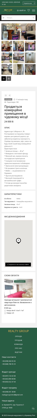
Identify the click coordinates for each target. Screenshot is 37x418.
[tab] (3, 78)
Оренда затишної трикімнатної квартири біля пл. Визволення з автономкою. (18, 302)
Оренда (18, 336)
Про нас (18, 348)
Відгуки (18, 352)
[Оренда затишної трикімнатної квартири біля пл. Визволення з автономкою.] (18, 288)
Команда (18, 344)
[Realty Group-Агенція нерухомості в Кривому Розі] (8, 10)
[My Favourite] (29, 11)
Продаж (18, 340)
